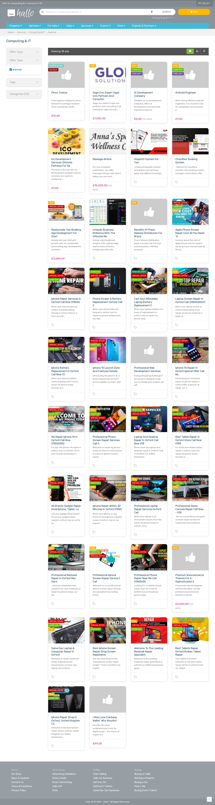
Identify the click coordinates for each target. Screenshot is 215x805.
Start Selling (99, 774)
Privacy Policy (18, 790)
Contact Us (17, 782)
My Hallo (203, 3)
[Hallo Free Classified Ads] (21, 12)
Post (195, 12)
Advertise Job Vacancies (106, 790)
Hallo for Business (102, 778)
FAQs (55, 790)
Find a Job (139, 786)
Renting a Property (144, 778)
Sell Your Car (99, 782)
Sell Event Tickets (102, 786)
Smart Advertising (62, 782)
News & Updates (20, 778)
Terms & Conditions (21, 786)
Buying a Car (141, 782)
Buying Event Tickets (145, 790)
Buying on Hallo (142, 774)
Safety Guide (59, 778)
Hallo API (57, 786)
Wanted (52, 32)
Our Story (16, 774)
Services (21, 32)
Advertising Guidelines (64, 774)
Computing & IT (37, 32)
